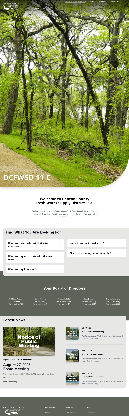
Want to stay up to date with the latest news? (31, 258)
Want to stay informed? (22, 269)
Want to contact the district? (87, 243)
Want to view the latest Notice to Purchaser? (28, 244)
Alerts (37, 8)
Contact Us (114, 2)
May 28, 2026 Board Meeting (93, 377)
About (27, 8)
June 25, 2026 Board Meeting (93, 354)
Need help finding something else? (90, 253)
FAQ (44, 8)
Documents (102, 2)
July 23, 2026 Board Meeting (93, 332)
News (92, 2)
